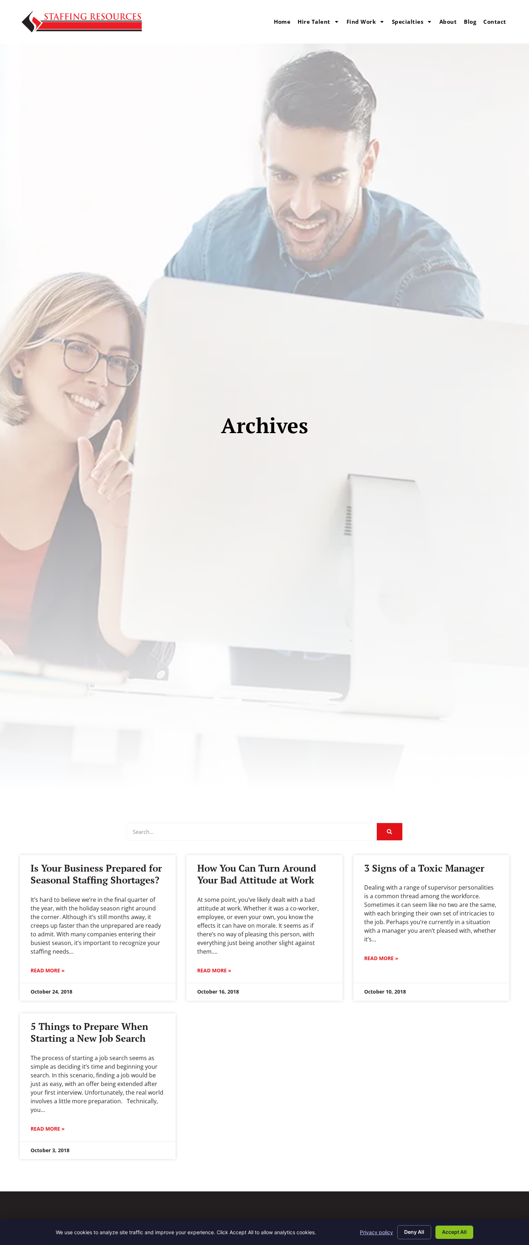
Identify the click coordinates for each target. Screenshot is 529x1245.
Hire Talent (314, 21)
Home (282, 21)
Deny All (414, 1232)
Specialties (408, 21)
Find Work (361, 21)
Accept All (454, 1232)
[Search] (389, 831)
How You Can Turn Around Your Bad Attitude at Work (256, 874)
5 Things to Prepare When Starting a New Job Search (89, 1032)
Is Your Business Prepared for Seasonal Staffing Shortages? (96, 874)
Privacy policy (376, 1232)
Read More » (48, 970)
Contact (494, 21)
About (448, 21)
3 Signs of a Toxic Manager (424, 868)
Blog (470, 21)
